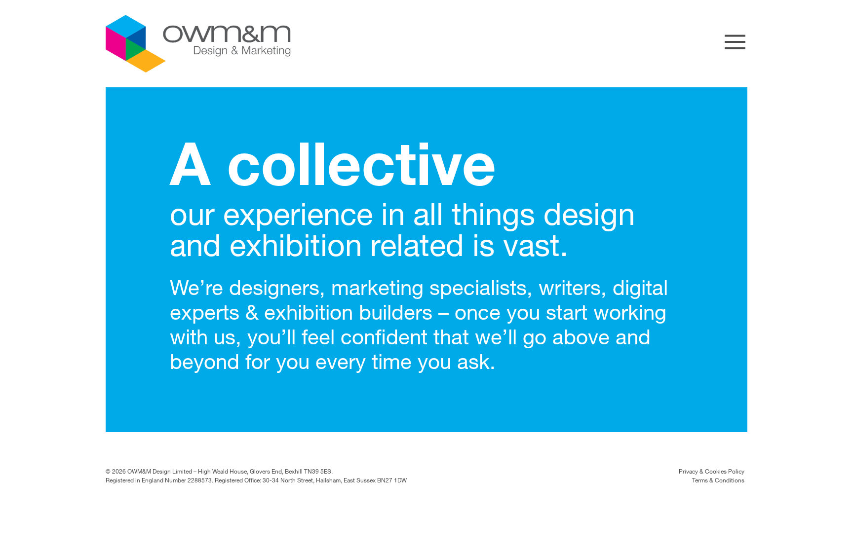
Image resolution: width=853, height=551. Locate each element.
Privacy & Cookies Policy (711, 471)
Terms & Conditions (718, 480)
